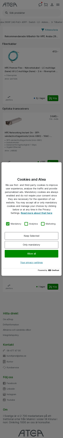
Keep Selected (31, 235)
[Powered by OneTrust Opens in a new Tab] (49, 271)
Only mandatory (31, 244)
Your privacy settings (31, 262)
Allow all (31, 253)
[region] (31, 219)
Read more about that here (36, 213)
